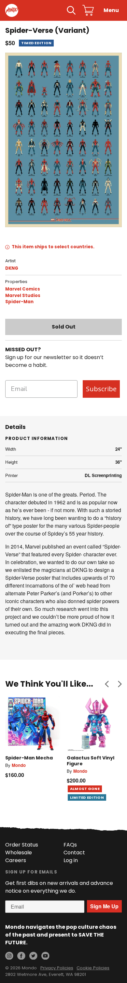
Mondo (19, 765)
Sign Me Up (104, 906)
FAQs (70, 844)
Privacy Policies (56, 968)
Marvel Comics (22, 289)
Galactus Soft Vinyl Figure (90, 761)
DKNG (11, 268)
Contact (74, 852)
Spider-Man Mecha (29, 758)
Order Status (21, 844)
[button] (107, 684)
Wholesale (18, 852)
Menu (111, 10)
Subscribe (101, 388)
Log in (71, 860)
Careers (15, 860)
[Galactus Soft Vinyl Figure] (94, 723)
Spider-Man (19, 302)
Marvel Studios (22, 295)
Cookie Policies (93, 968)
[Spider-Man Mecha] (32, 723)
